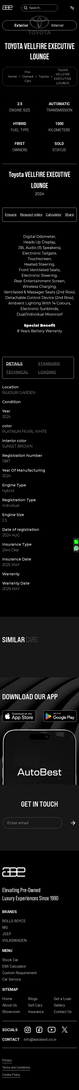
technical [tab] (17, 372)
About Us (9, 1005)
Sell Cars (35, 1005)
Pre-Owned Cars (27, 76)
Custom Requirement (19, 973)
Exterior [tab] (21, 25)
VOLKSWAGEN (14, 940)
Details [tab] (14, 363)
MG (5, 927)
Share (69, 214)
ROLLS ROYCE (14, 921)
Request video (31, 214)
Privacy (7, 1060)
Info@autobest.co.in (40, 1039)
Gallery (59, 1005)
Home (12, 76)
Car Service (11, 979)
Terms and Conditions (16, 1067)
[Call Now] (76, 542)
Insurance (36, 1011)
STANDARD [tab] (49, 363)
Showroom (11, 1011)
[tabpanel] (39, 489)
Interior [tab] (57, 25)
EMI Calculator (14, 966)
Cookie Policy (11, 1074)
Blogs (32, 999)
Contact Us (63, 1011)
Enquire (11, 214)
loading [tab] (47, 372)
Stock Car (10, 960)
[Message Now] (76, 548)
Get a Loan (62, 999)
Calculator (53, 214)
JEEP (6, 934)
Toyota (44, 76)
